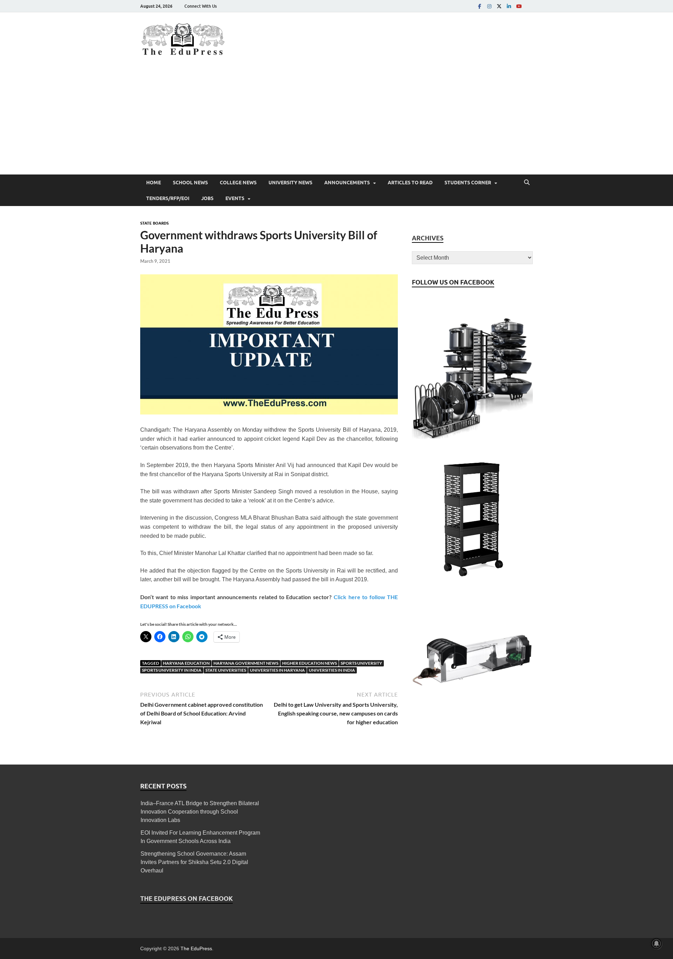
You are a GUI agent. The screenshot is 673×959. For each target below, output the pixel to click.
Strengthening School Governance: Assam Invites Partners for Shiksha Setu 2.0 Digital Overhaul (194, 862)
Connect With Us (200, 6)
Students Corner (467, 182)
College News (238, 182)
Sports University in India (172, 670)
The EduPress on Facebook (186, 898)
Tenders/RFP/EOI (167, 198)
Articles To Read (410, 182)
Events (234, 198)
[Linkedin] (509, 6)
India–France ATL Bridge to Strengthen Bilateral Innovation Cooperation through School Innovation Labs (200, 811)
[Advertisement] (336, 122)
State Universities (225, 670)
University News (290, 182)
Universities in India (332, 670)
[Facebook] (479, 6)
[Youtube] (519, 6)
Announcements (347, 182)
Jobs (207, 198)
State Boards (154, 223)
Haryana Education (186, 663)
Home (153, 182)
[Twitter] (499, 6)
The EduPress (196, 948)
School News (190, 182)
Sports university (361, 663)
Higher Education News (309, 663)
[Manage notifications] (656, 943)
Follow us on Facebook (453, 282)
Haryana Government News (245, 663)
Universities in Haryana (277, 670)
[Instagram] (489, 6)
